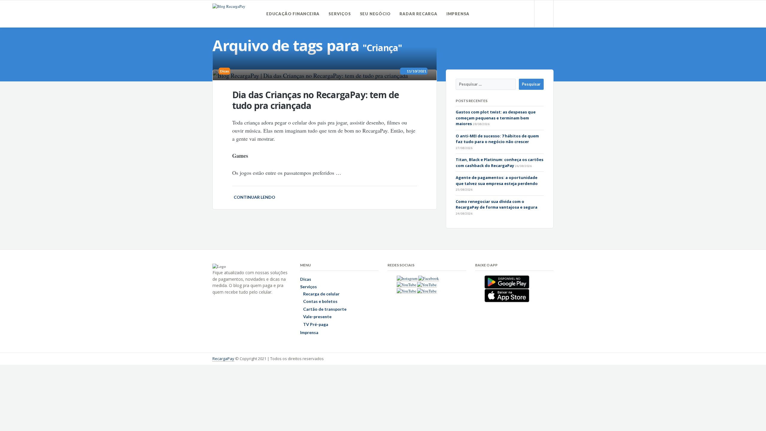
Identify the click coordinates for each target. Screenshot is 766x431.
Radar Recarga (418, 13)
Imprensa (457, 13)
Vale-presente (317, 316)
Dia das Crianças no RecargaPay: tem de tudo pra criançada (315, 100)
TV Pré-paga (315, 324)
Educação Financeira (293, 13)
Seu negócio (375, 13)
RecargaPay (223, 358)
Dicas (224, 71)
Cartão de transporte (324, 309)
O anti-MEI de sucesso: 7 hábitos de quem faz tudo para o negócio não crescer (497, 139)
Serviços (340, 13)
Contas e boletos (320, 301)
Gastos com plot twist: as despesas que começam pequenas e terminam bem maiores (496, 117)
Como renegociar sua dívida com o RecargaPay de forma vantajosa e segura (496, 204)
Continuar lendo (254, 197)
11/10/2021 (415, 71)
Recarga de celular (321, 293)
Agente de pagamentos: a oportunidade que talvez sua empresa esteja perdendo (497, 180)
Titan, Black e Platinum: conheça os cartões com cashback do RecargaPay (499, 162)
